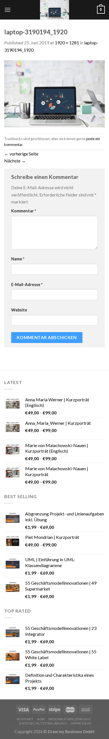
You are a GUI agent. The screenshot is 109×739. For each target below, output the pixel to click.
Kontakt (25, 719)
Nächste (15, 160)
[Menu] (7, 9)
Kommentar (23, 210)
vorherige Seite (21, 153)
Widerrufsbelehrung (69, 719)
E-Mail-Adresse (26, 284)
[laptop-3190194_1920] (54, 93)
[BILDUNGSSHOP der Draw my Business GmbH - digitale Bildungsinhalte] (54, 10)
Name (17, 258)
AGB (41, 719)
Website (19, 310)
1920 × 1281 (67, 42)
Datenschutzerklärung (43, 723)
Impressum (81, 723)
